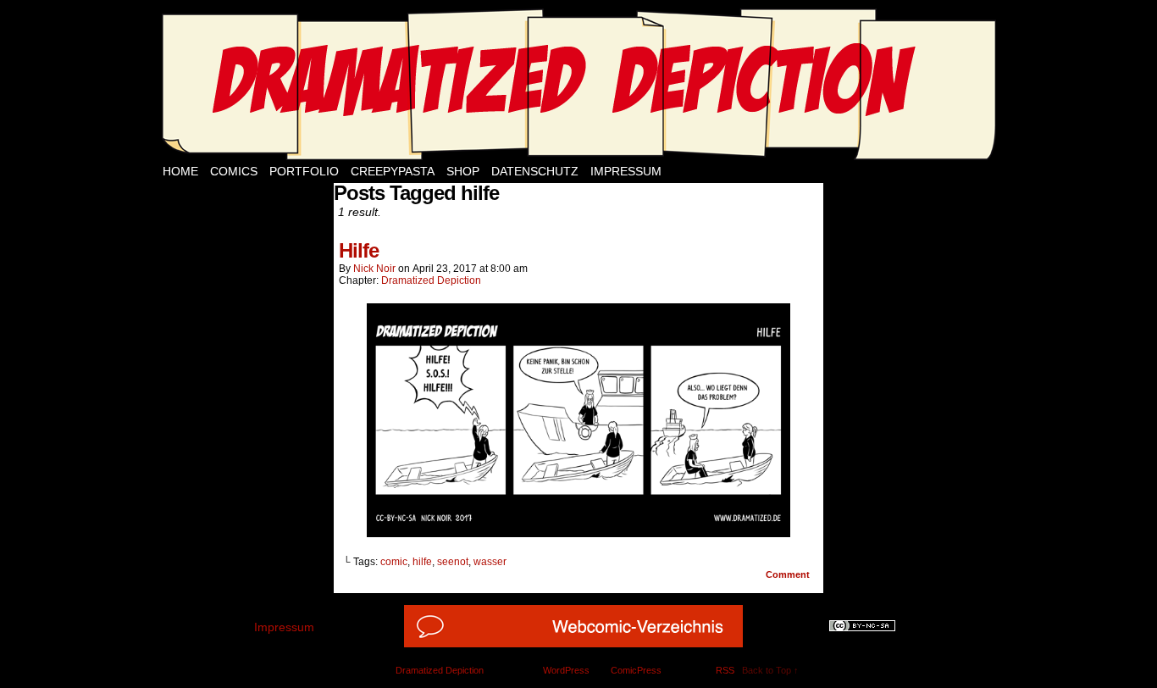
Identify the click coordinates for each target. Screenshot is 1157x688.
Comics (233, 171)
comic (393, 562)
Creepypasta (393, 171)
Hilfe (359, 250)
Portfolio (304, 171)
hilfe (422, 562)
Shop (462, 171)
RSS (725, 670)
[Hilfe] (578, 533)
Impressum (626, 171)
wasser (490, 562)
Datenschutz (534, 171)
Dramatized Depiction (431, 280)
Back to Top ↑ (770, 670)
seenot (452, 562)
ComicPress (636, 670)
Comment (789, 574)
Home (180, 171)
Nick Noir (374, 269)
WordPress (566, 670)
